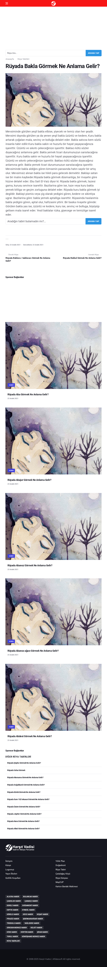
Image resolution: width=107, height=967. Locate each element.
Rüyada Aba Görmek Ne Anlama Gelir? (28, 394)
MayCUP (60, 882)
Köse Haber (12, 932)
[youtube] (91, 849)
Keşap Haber (42, 914)
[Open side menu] (6, 3)
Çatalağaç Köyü (63, 874)
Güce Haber (28, 914)
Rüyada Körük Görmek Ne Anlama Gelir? (23, 792)
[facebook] (83, 849)
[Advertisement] (53, 27)
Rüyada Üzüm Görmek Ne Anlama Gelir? (23, 807)
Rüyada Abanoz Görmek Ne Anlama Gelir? (30, 565)
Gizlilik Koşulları (12, 878)
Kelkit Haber (36, 928)
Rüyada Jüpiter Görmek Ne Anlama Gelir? (24, 814)
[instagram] (99, 849)
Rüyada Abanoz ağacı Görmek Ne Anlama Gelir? (33, 650)
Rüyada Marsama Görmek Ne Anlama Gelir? (25, 777)
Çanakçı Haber (31, 901)
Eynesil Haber (28, 910)
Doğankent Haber (30, 905)
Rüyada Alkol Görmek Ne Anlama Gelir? (23, 828)
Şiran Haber (42, 932)
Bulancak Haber (30, 897)
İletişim (8, 861)
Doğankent (61, 865)
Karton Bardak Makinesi (67, 886)
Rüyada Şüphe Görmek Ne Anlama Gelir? (24, 763)
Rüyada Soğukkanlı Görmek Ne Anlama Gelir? (26, 785)
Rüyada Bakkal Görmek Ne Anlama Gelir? (82, 258)
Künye (8, 865)
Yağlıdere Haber (32, 923)
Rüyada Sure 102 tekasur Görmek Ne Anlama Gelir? (28, 799)
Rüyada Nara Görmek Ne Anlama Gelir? (23, 821)
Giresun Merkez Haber (17, 928)
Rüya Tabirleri (23, 59)
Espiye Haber (12, 910)
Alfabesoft (57, 959)
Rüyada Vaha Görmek (16, 770)
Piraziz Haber (13, 919)
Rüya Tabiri (61, 869)
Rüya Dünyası (62, 878)
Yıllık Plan (60, 861)
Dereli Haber (12, 905)
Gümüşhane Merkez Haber (33, 936)
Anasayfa (10, 59)
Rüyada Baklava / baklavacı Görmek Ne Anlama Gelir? (28, 259)
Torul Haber (12, 936)
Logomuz (9, 869)
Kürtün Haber (27, 932)
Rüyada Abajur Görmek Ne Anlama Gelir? (29, 479)
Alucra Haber (13, 897)
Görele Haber (13, 914)
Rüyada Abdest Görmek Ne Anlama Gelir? (30, 736)
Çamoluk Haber (14, 901)
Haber (11, 385)
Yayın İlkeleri (11, 874)
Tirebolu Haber (14, 923)
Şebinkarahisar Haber (33, 919)
